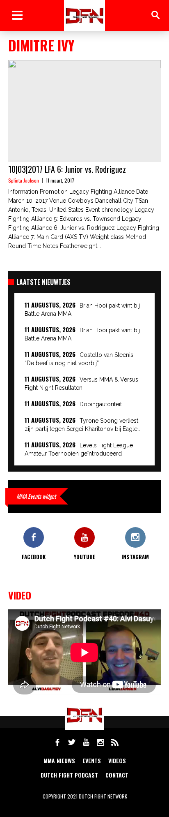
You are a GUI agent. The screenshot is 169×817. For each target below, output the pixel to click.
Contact (116, 775)
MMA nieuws (59, 760)
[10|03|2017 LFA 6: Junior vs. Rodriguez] (84, 111)
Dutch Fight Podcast (69, 775)
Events (91, 760)
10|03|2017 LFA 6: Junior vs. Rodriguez (67, 169)
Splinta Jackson (23, 180)
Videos (117, 760)
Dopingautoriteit (101, 404)
